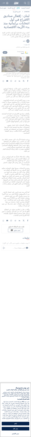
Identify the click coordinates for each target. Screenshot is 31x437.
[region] (15, 410)
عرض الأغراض (15, 433)
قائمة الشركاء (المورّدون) (23, 399)
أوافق (15, 423)
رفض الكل (15, 428)
